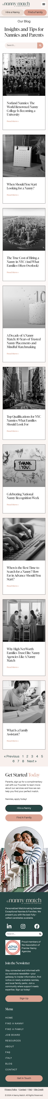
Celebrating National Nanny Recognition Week (23, 496)
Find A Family (14, 1029)
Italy (8, 1058)
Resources (13, 1041)
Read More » (13, 121)
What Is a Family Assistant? (17, 732)
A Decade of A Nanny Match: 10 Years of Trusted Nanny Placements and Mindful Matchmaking (24, 341)
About (9, 1047)
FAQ (7, 1052)
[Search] (40, 46)
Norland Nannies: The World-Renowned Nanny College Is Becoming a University (22, 109)
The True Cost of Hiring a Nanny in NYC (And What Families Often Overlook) (23, 262)
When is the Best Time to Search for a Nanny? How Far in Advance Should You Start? (24, 573)
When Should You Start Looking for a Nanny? (22, 186)
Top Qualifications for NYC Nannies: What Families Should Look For (24, 420)
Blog (8, 1064)
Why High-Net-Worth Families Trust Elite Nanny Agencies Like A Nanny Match (23, 655)
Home (9, 1018)
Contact (11, 1070)
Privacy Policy (11, 1090)
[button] (43, 4)
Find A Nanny (14, 1024)
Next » (32, 761)
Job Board (12, 1035)
